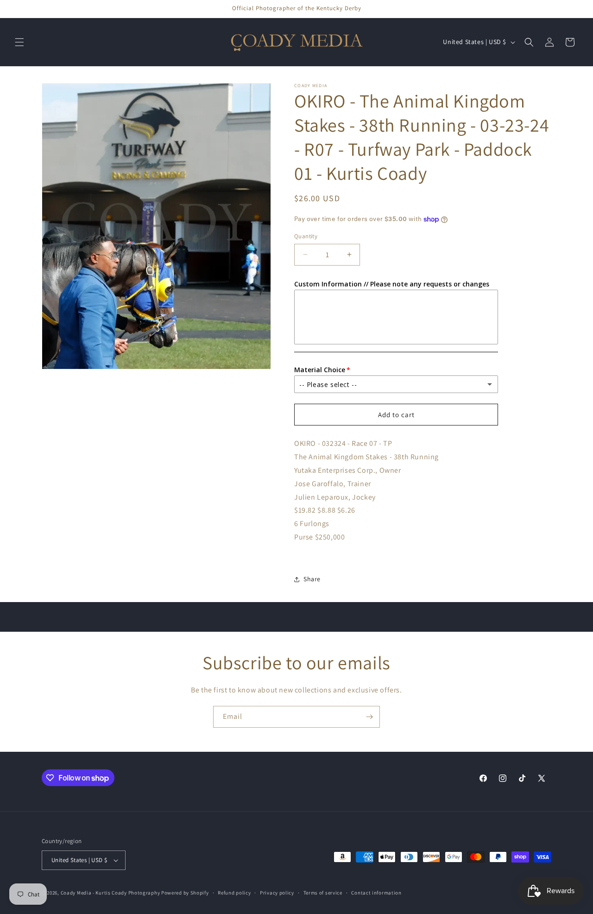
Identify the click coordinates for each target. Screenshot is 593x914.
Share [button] (312, 579)
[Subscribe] (369, 717)
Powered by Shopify (185, 892)
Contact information (376, 892)
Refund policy (234, 892)
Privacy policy (277, 892)
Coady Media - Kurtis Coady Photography (110, 892)
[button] (19, 42)
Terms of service (322, 892)
